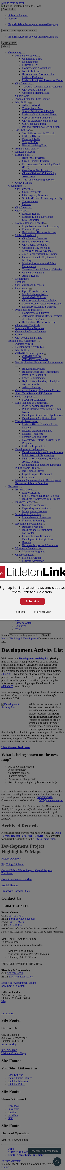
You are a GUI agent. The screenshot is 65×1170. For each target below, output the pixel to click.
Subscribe (32, 601)
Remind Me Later (42, 611)
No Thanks (20, 611)
